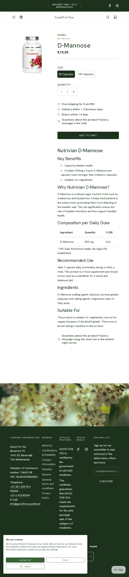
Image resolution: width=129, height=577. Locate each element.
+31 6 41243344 (20, 495)
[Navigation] (13, 17)
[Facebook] (110, 5)
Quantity (64, 85)
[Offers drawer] (21, 17)
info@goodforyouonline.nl (25, 504)
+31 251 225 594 (20, 486)
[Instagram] (117, 5)
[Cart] (115, 17)
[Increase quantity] (73, 91)
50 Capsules (66, 74)
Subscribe (106, 481)
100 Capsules (86, 74)
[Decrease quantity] (61, 91)
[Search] (108, 17)
